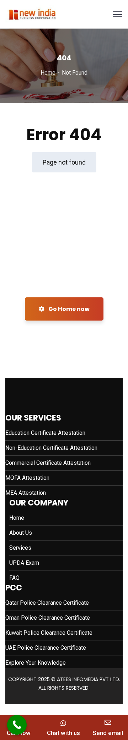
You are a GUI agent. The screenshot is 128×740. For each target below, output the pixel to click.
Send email (107, 732)
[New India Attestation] (31, 13)
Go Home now (68, 309)
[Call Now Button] (17, 725)
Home (48, 72)
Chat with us (63, 732)
